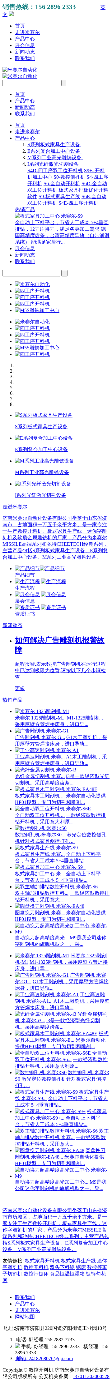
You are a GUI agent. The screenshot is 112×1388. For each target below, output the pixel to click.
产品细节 (25, 575)
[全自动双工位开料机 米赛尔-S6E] (53, 808)
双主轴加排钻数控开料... (41, 893)
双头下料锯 (62, 1267)
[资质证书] (27, 607)
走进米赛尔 (27, 32)
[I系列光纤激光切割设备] (43, 483)
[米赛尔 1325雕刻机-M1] (42, 711)
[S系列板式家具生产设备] (43, 415)
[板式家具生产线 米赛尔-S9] (46, 847)
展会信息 (25, 45)
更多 (20, 688)
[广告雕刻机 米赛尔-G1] (42, 730)
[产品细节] (27, 568)
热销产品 (25, 209)
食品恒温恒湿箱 (67, 1273)
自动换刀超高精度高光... (41, 937)
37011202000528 (91, 1376)
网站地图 (25, 1316)
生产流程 (25, 588)
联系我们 (25, 58)
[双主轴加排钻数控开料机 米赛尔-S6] (56, 886)
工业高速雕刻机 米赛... (40, 756)
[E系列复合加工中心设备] (44, 438)
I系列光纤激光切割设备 (53, 164)
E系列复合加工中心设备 (54, 151)
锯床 (81, 1267)
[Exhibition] (27, 594)
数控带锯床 (36, 1273)
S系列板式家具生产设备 (54, 144)
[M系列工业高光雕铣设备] (44, 460)
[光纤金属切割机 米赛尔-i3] (45, 769)
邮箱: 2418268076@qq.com (44, 1358)
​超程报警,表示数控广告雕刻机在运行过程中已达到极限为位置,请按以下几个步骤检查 (60, 670)
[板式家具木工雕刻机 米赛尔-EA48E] (56, 789)
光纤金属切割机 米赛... (40, 776)
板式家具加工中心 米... (40, 873)
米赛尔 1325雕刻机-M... (40, 717)
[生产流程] (27, 581)
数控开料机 (36, 1267)
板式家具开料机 (42, 1260)
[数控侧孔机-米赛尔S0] (41, 828)
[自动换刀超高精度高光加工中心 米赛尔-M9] (62, 931)
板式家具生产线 (78, 1260)
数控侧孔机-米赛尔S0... (40, 834)
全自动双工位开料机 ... (40, 815)
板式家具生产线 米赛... (40, 854)
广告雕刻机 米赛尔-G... (40, 737)
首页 (20, 25)
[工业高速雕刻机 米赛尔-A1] (47, 750)
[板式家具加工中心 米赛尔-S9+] (50, 216)
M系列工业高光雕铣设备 (55, 157)
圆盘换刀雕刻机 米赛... (40, 912)
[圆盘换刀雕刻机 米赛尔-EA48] (49, 906)
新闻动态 (25, 51)
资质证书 (25, 614)
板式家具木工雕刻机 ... (40, 795)
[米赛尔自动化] (19, 69)
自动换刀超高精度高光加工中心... (51, 1182)
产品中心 (25, 38)
